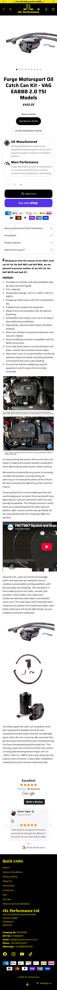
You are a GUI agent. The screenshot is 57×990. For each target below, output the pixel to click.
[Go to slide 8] (33, 843)
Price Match (10, 235)
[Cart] (53, 9)
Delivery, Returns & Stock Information (23, 228)
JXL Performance (32, 976)
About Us (7, 881)
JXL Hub (7, 899)
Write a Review (34, 802)
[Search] (10, 9)
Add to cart (30, 194)
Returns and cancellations (16, 904)
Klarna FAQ (8, 885)
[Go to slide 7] (31, 843)
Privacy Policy (10, 876)
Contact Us (8, 890)
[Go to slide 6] (28, 843)
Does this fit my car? (14, 250)
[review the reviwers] (12, 821)
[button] (39, 9)
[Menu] (3, 9)
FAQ (5, 895)
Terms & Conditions (12, 872)
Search (6, 867)
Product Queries (12, 242)
